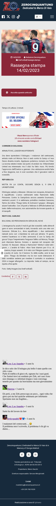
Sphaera (37, 502)
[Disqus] (28, 320)
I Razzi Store (22, 135)
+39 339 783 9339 (28, 489)
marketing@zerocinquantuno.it (28, 485)
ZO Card (38, 138)
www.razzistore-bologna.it (28, 141)
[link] (28, 6)
